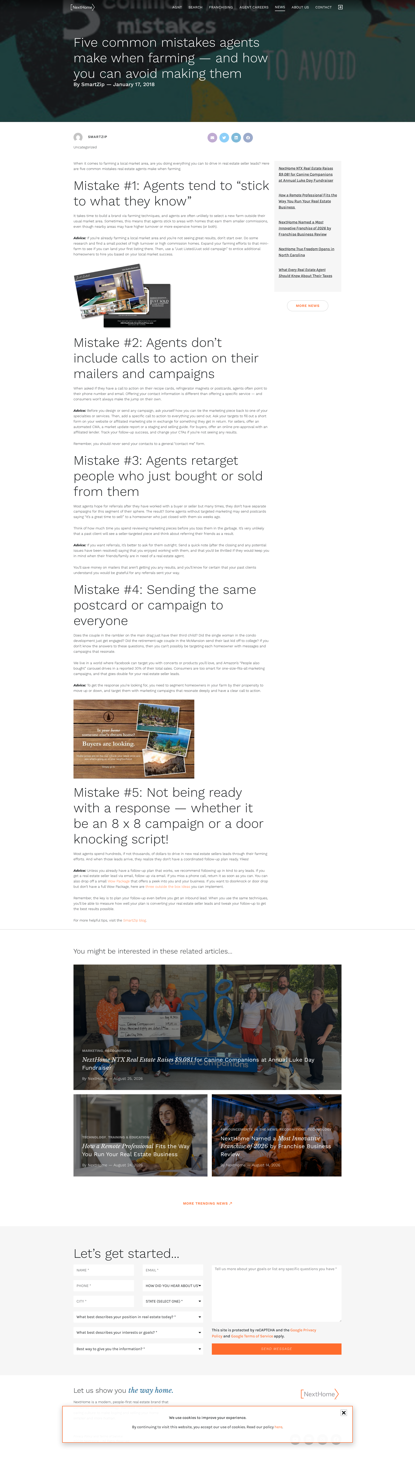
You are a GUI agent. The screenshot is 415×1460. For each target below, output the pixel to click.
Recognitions (118, 1051)
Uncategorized (85, 147)
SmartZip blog (134, 920)
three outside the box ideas (167, 887)
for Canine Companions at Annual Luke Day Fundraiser (306, 174)
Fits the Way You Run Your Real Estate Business (308, 201)
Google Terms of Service (252, 1336)
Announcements (236, 1129)
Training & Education (128, 1137)
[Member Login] (340, 7)
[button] (212, 138)
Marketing (92, 1051)
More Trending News (205, 1203)
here (278, 1427)
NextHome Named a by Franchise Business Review (305, 228)
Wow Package (119, 881)
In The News (266, 1129)
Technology (94, 1137)
